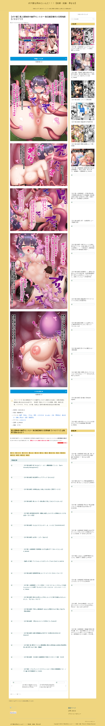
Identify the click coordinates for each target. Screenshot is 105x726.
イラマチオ (41, 415)
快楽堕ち (31, 417)
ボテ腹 (37, 452)
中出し (25, 415)
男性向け (58, 415)
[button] (93, 19)
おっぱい (47, 415)
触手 (21, 415)
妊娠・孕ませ (20, 417)
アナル (30, 415)
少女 (53, 415)
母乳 (35, 415)
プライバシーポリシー (74, 714)
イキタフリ (23, 420)
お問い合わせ (72, 711)
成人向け (13, 455)
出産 (26, 417)
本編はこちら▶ (38, 58)
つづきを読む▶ (38, 391)
